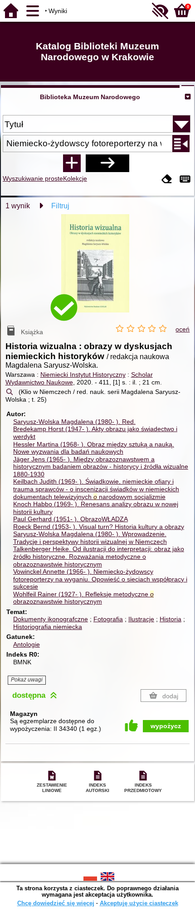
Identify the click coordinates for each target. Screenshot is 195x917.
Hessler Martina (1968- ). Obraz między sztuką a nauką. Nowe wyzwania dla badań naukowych (93, 448)
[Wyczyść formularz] (167, 179)
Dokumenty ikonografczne (50, 619)
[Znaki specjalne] (185, 179)
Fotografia (108, 619)
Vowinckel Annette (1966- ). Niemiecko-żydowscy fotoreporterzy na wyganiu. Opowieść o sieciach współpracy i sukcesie (100, 579)
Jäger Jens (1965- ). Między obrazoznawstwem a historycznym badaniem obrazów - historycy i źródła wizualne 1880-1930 (100, 467)
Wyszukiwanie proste (33, 178)
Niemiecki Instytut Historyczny (83, 374)
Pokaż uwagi (27, 679)
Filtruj (60, 206)
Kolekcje (75, 178)
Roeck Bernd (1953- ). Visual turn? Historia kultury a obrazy (98, 526)
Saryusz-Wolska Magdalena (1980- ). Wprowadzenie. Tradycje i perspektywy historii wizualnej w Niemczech (90, 537)
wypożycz (166, 726)
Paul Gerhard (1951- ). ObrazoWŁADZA (70, 519)
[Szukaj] (107, 163)
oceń (183, 329)
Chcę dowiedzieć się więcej (55, 903)
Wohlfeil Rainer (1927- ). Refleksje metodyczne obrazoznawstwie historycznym (83, 598)
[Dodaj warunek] (71, 163)
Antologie (26, 644)
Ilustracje (141, 619)
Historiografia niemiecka (47, 626)
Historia (170, 619)
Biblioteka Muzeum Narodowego (90, 97)
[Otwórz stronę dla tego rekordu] (97, 269)
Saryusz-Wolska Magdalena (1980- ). (74, 421)
